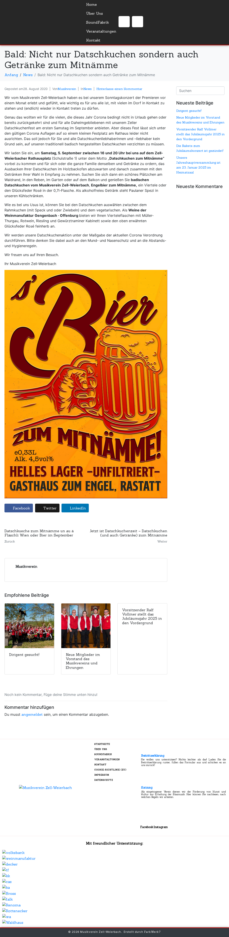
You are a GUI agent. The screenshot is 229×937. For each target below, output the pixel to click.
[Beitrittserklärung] (145, 749)
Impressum (101, 774)
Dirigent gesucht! (188, 111)
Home (91, 4)
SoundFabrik (97, 22)
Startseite (102, 744)
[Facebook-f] (124, 21)
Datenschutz (103, 779)
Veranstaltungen (101, 31)
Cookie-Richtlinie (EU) (110, 769)
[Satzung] (145, 781)
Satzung (147, 787)
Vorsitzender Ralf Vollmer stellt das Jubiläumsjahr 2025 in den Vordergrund (200, 134)
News (87, 89)
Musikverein (67, 89)
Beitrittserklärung (152, 756)
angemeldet (32, 714)
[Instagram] (137, 21)
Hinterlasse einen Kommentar (119, 89)
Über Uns (94, 13)
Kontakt (93, 40)
